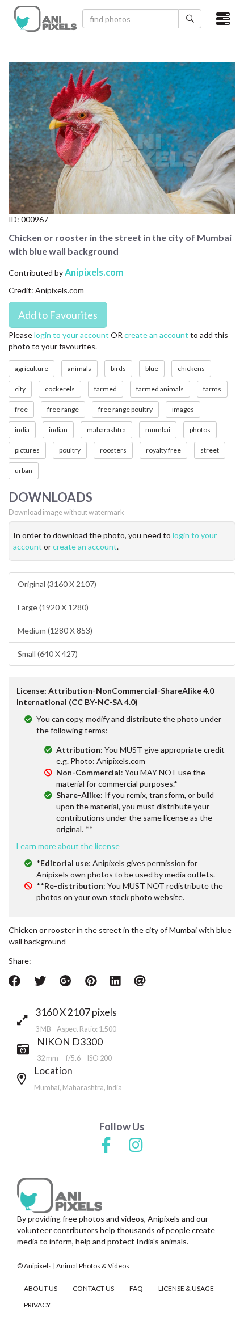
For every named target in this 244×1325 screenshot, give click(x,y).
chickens (191, 368)
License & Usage (186, 1288)
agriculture (31, 368)
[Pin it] (90, 980)
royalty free (163, 450)
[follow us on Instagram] (136, 1146)
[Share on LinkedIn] (115, 980)
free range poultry (125, 409)
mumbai (157, 429)
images (183, 409)
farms (212, 389)
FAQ (136, 1288)
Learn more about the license (68, 846)
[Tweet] (40, 980)
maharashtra (106, 429)
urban (23, 470)
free (21, 409)
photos (200, 429)
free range (63, 409)
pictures (27, 450)
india (22, 429)
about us (40, 1288)
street (209, 450)
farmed (105, 389)
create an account (156, 335)
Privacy (37, 1305)
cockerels (60, 389)
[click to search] (190, 18)
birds (118, 368)
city (20, 389)
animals (79, 368)
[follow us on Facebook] (106, 1146)
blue (151, 368)
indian (58, 429)
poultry (70, 450)
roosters (113, 450)
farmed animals (160, 389)
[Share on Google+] (65, 980)
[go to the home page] (45, 19)
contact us (93, 1288)
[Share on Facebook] (14, 980)
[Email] (140, 980)
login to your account (71, 335)
